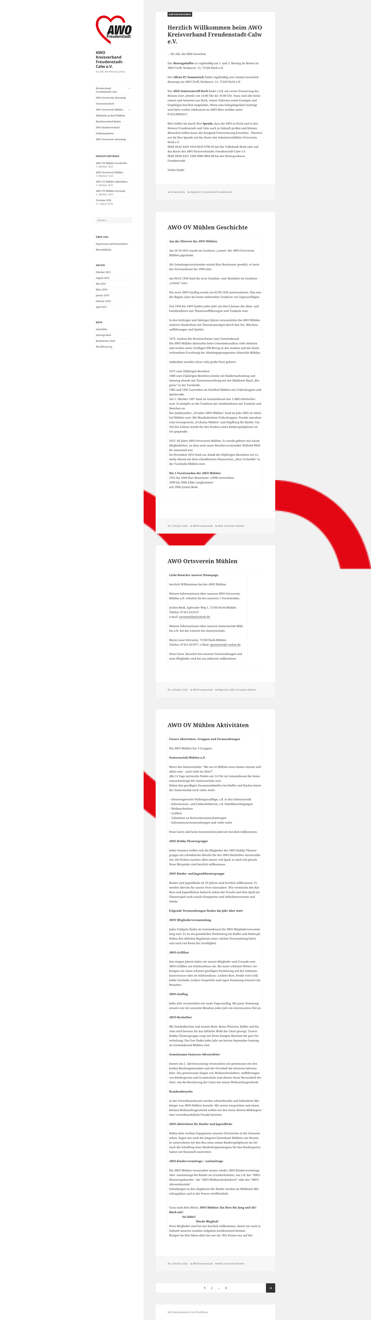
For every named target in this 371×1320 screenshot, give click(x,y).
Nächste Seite (270, 1288)
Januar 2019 (102, 295)
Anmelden (101, 329)
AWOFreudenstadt (203, 525)
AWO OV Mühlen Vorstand (110, 191)
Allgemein (195, 192)
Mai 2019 (101, 283)
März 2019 (101, 289)
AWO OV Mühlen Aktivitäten (111, 181)
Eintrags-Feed (103, 335)
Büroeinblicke (103, 249)
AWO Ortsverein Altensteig (111, 97)
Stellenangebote (105, 133)
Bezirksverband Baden (108, 121)
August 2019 (102, 278)
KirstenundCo (177, 192)
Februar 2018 (103, 301)
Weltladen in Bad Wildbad (110, 115)
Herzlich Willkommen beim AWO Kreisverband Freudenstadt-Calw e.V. (215, 34)
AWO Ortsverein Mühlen (109, 109)
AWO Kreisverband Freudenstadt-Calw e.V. (109, 59)
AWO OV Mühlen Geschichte (111, 163)
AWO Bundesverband (108, 127)
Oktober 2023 (103, 272)
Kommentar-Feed (105, 340)
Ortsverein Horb (105, 103)
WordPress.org (104, 346)
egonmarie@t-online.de (225, 645)
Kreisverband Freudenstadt (217, 192)
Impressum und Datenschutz (112, 243)
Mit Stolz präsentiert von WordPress (188, 1312)
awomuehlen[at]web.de (194, 617)
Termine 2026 (103, 200)
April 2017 (101, 307)
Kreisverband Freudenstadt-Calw (106, 90)
